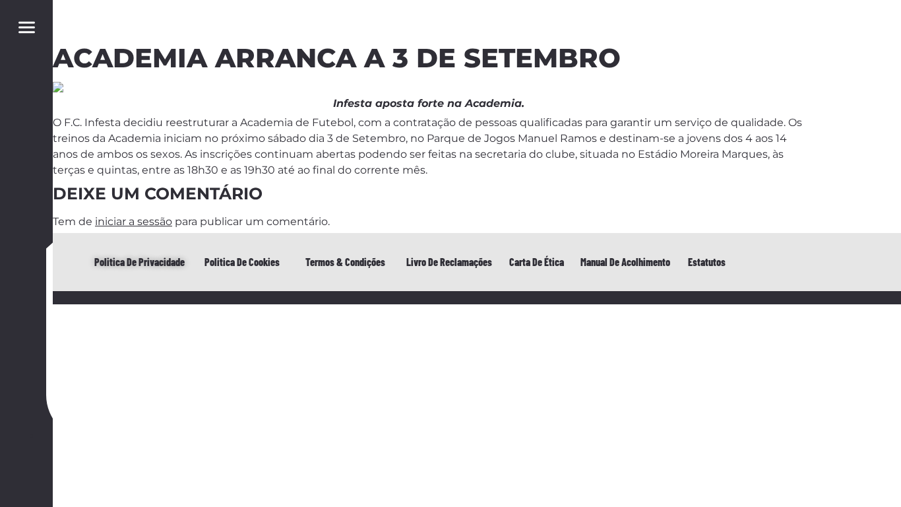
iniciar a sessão (133, 221)
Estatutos (707, 261)
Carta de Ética (536, 261)
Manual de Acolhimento (625, 261)
